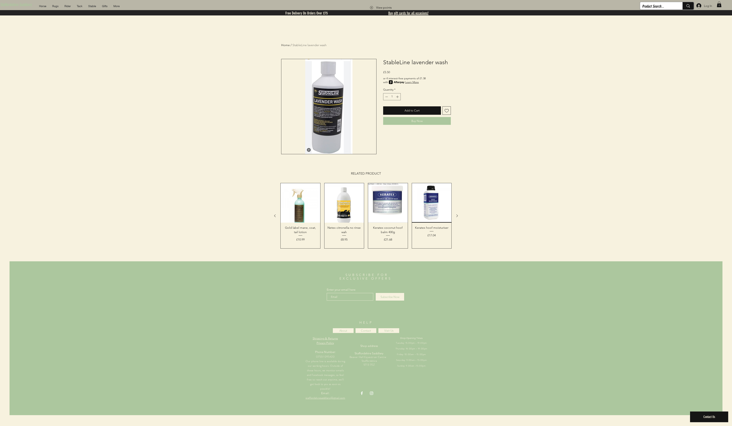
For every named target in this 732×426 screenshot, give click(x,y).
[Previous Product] (275, 215)
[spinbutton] (391, 96)
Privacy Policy (325, 343)
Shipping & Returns (325, 338)
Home (285, 45)
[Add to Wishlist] (446, 110)
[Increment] (397, 96)
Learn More (412, 82)
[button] (719, 4)
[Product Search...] (688, 6)
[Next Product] (457, 215)
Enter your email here (341, 289)
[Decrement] (386, 96)
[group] (366, 216)
